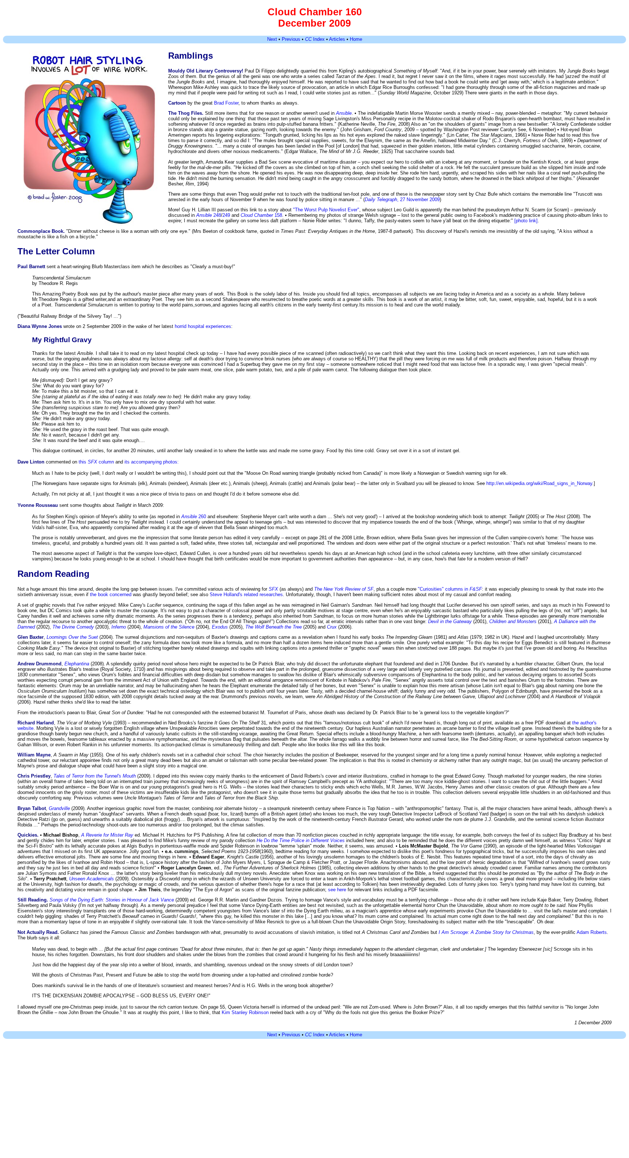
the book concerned (110, 594)
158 (261, 215)
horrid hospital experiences (203, 326)
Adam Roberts (592, 932)
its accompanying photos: (151, 462)
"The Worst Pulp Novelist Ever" (326, 209)
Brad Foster (226, 103)
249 (226, 215)
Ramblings (190, 55)
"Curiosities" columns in (450, 589)
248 (208, 215)
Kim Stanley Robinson (245, 1012)
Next (272, 39)
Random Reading (53, 574)
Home (356, 39)
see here (337, 889)
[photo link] (526, 220)
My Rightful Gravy (62, 340)
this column (96, 462)
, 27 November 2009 (402, 199)
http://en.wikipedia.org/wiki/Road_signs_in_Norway (539, 483)
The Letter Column (56, 251)
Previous (291, 39)
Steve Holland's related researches (246, 594)
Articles (337, 39)
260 (193, 516)
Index (315, 39)
